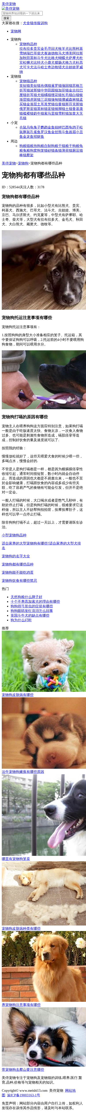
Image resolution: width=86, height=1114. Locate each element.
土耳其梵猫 (46, 104)
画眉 (72, 132)
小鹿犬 (49, 62)
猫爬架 (28, 155)
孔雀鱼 (35, 132)
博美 (68, 53)
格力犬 (70, 62)
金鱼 (51, 127)
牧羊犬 (63, 48)
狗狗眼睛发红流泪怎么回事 (32, 611)
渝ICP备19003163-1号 (23, 1095)
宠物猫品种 (28, 81)
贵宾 (37, 48)
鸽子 (75, 127)
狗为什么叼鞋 (21, 620)
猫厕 (72, 150)
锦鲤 (58, 127)
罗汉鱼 (46, 132)
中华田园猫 (49, 90)
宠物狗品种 (28, 44)
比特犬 (39, 62)
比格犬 (53, 58)
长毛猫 (67, 95)
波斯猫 (35, 90)
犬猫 (40, 95)
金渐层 (31, 104)
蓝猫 (51, 109)
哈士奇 (46, 67)
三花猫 (46, 99)
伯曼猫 (60, 104)
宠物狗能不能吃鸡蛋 (18, 572)
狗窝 (33, 150)
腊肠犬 (60, 62)
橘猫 (47, 95)
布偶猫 (46, 86)
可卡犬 (28, 67)
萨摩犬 (74, 58)
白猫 (75, 95)
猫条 (54, 150)
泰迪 (47, 53)
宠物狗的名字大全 (16, 556)
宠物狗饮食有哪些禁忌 (19, 580)
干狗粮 (74, 146)
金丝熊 (56, 132)
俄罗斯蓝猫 (28, 109)
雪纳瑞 (24, 53)
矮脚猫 (60, 109)
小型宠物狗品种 (14, 535)
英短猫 (24, 86)
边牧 (54, 67)
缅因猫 (67, 86)
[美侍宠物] (10, 8)
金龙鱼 (28, 136)
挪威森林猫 (70, 99)
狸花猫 (56, 95)
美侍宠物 (9, 4)
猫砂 (47, 150)
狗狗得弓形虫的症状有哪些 (32, 606)
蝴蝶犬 (63, 58)
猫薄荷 (63, 150)
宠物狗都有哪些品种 (18, 564)
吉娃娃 (70, 67)
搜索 (6, 18)
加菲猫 (63, 90)
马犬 (61, 53)
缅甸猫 (56, 99)
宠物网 (16, 31)
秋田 (26, 58)
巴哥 (33, 53)
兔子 (37, 127)
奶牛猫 (39, 113)
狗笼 (40, 150)
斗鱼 (65, 132)
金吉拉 (74, 90)
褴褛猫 (28, 113)
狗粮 (22, 146)
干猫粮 (63, 146)
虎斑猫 (35, 99)
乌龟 (30, 127)
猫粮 (30, 146)
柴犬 (40, 53)
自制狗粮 (51, 146)
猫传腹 (35, 23)
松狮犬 (28, 62)
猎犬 (61, 67)
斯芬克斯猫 (74, 104)
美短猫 (35, 86)
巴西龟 (67, 127)
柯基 (79, 48)
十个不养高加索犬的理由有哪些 (35, 601)
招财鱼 (39, 136)
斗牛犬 (42, 58)
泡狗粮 (39, 146)
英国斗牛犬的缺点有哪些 (30, 615)
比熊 (72, 48)
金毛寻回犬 (49, 48)
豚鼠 (26, 132)
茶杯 (33, 58)
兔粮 (26, 150)
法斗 (37, 67)
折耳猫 (31, 95)
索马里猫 (51, 113)
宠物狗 (23, 163)
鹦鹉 (44, 127)
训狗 (44, 23)
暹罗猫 (56, 86)
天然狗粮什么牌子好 (26, 597)
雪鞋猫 (63, 113)
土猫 (68, 109)
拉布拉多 (26, 48)
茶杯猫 (42, 109)
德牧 (54, 53)
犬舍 (26, 23)
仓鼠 (22, 127)
